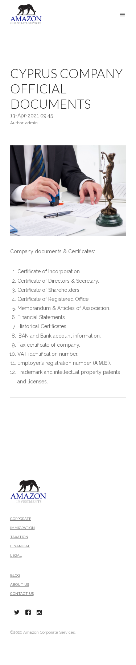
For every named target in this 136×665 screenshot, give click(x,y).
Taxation (19, 537)
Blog (15, 575)
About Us (19, 585)
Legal (16, 555)
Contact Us (22, 594)
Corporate (20, 519)
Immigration (22, 528)
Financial (20, 546)
